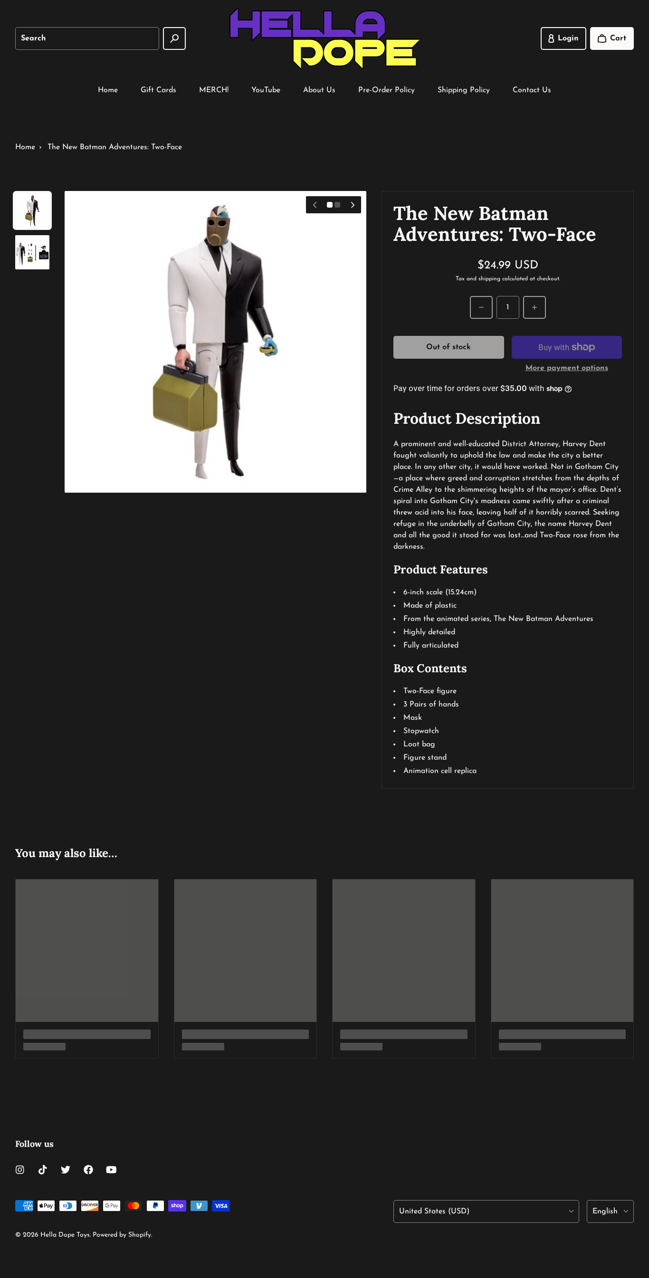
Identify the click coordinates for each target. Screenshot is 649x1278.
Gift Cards (158, 90)
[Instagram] (20, 1169)
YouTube (265, 90)
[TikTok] (42, 1169)
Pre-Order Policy (386, 90)
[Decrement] (481, 307)
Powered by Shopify (122, 1235)
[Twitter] (65, 1169)
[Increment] (534, 307)
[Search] (174, 38)
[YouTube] (111, 1169)
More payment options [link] (566, 368)
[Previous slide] (314, 204)
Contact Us (532, 90)
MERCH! (214, 90)
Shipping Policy (464, 90)
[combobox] (87, 38)
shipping (489, 279)
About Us (319, 90)
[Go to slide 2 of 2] (32, 252)
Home (108, 90)
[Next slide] (352, 204)
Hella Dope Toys (65, 1235)
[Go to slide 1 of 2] (32, 210)
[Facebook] (88, 1169)
